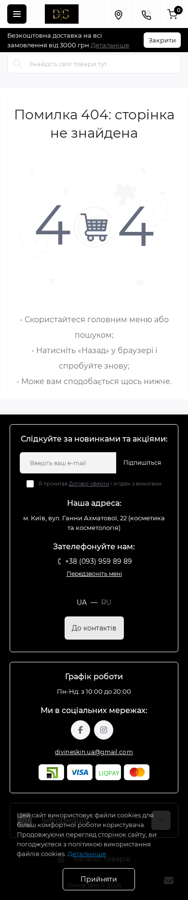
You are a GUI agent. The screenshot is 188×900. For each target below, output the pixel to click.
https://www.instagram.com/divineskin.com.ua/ (103, 730)
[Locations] (118, 14)
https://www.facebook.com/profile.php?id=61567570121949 (80, 730)
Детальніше (110, 45)
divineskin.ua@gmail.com (94, 752)
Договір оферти (89, 484)
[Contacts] (146, 14)
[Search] (17, 63)
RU (106, 602)
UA (82, 602)
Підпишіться (142, 462)
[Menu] (17, 14)
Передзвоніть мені (94, 573)
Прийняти (99, 879)
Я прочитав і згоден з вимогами (100, 484)
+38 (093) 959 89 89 (98, 561)
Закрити (162, 40)
